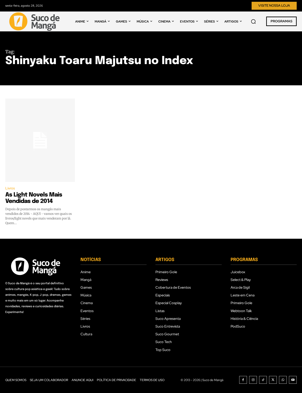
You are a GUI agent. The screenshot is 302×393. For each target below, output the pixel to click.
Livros (10, 188)
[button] (253, 21)
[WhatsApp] (283, 380)
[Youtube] (293, 380)
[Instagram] (253, 380)
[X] (273, 380)
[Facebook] (243, 380)
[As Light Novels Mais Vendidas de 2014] (40, 140)
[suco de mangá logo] (35, 21)
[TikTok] (263, 380)
